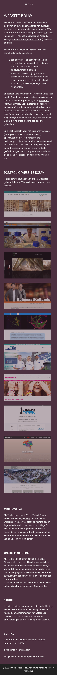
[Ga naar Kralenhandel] (27, 400)
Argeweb (8, 525)
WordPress (44, 100)
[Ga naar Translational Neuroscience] (27, 339)
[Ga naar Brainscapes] (27, 461)
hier (45, 32)
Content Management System (26, 39)
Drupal (17, 103)
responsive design (41, 130)
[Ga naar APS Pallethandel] (27, 216)
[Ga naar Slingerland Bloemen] (27, 492)
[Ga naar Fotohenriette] (27, 277)
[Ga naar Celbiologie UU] (27, 247)
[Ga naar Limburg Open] (27, 430)
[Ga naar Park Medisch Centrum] (27, 369)
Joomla (7, 103)
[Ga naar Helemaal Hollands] (27, 308)
